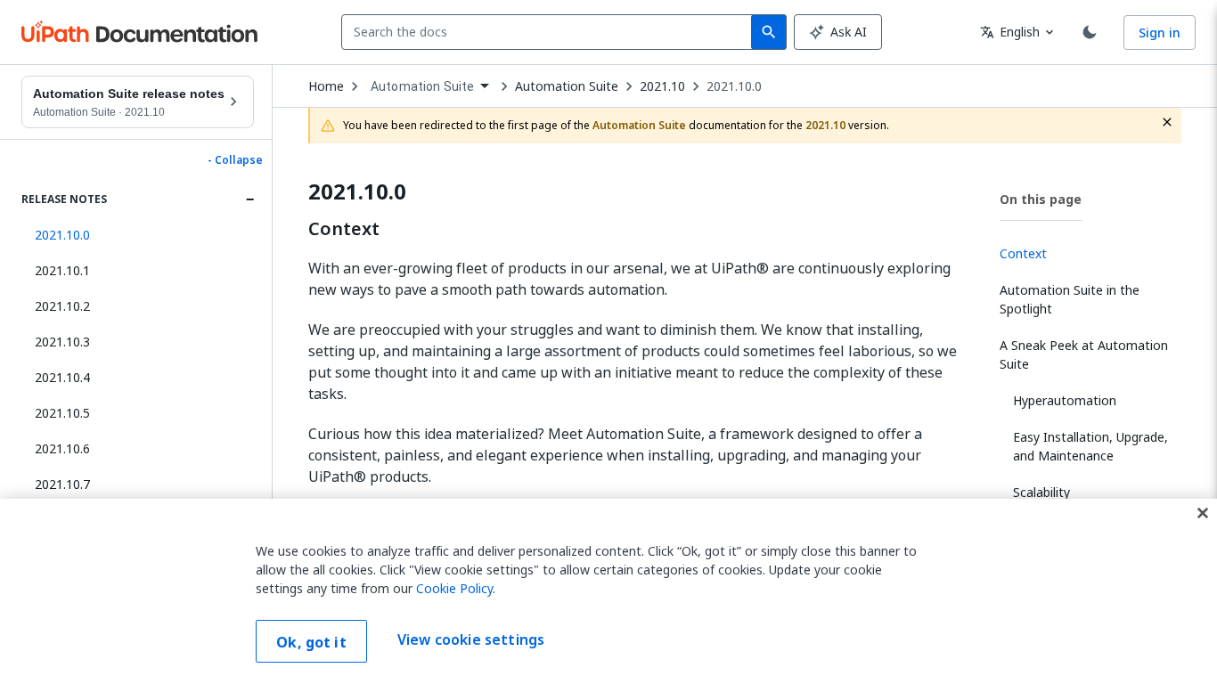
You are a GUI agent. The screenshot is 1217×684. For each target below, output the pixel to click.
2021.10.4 (62, 377)
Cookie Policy (454, 588)
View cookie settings (470, 639)
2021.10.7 (62, 484)
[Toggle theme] (1089, 32)
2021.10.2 (62, 306)
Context (344, 228)
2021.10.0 (734, 86)
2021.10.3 (62, 341)
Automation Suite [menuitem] (422, 86)
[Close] (1202, 513)
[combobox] (550, 32)
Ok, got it (311, 642)
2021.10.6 (62, 448)
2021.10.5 (62, 412)
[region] (608, 591)
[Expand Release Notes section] (249, 199)
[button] (137, 235)
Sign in (1159, 32)
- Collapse (235, 160)
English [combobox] (1010, 31)
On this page (1041, 199)
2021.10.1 (62, 270)
